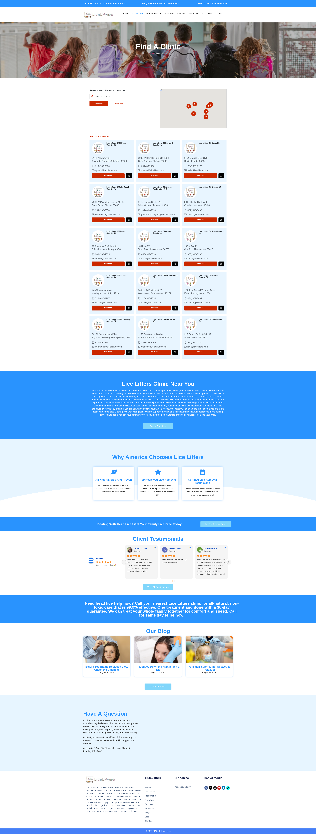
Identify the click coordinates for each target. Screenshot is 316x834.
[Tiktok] (228, 788)
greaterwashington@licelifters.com (158, 214)
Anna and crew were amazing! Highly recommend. (174, 560)
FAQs (203, 14)
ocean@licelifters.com (151, 258)
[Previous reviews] (124, 562)
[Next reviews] (229, 562)
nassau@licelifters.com (105, 302)
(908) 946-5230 (194, 254)
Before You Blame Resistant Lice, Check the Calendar (106, 668)
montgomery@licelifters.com (108, 347)
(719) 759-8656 (102, 166)
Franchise (169, 14)
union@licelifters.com (197, 258)
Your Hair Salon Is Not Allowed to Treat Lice (209, 668)
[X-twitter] (210, 788)
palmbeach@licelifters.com (107, 214)
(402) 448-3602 (194, 210)
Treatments (152, 14)
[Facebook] (206, 788)
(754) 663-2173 (194, 166)
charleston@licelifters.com (154, 347)
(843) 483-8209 (148, 342)
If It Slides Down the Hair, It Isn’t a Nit (158, 668)
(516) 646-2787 (102, 298)
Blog (210, 14)
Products (193, 14)
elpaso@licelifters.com (105, 170)
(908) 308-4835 (102, 254)
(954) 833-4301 (148, 166)
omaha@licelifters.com (198, 214)
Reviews (181, 14)
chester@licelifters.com (198, 302)
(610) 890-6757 (102, 342)
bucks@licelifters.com (151, 302)
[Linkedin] (223, 788)
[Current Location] (91, 96)
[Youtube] (219, 788)
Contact (220, 14)
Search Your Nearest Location (107, 90)
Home (125, 14)
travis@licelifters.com (197, 347)
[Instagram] (215, 788)
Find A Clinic (137, 14)
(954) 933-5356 (102, 210)
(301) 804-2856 (148, 210)
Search (100, 103)
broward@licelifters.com (152, 170)
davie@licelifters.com (197, 170)
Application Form (183, 787)
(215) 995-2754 (148, 298)
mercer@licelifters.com (105, 258)
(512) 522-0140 (194, 342)
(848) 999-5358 (148, 254)
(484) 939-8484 (194, 298)
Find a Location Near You (212, 3)
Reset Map (119, 103)
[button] (189, 106)
